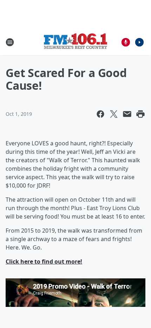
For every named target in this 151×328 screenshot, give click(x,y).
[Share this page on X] (114, 114)
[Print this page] (140, 114)
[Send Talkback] (126, 42)
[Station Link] (75, 42)
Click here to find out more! (44, 261)
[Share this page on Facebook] (100, 114)
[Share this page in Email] (127, 114)
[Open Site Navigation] (10, 42)
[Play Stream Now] (139, 42)
